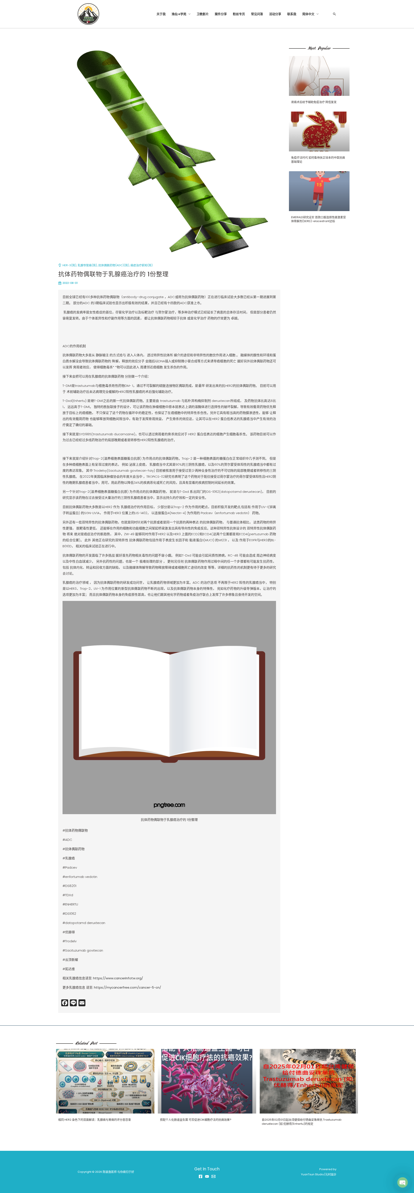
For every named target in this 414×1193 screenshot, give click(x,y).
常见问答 (257, 14)
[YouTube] (207, 1176)
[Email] (213, 1176)
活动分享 (275, 14)
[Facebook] (200, 1176)
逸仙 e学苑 (179, 14)
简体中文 (308, 14)
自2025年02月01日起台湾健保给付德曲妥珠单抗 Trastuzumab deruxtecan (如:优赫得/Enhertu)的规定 (302, 1122)
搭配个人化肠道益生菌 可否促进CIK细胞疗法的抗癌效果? (195, 1120)
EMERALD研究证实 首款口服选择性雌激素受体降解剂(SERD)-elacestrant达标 (318, 219)
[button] (334, 14)
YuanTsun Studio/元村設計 (318, 1174)
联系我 (291, 14)
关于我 (161, 14)
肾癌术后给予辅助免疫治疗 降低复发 (314, 102)
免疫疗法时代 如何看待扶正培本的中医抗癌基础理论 (318, 159)
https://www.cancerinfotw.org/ (118, 978)
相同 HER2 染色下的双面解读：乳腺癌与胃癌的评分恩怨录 (94, 1120)
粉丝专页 (239, 14)
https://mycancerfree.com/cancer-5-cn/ (127, 987)
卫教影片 (203, 14)
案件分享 (221, 14)
